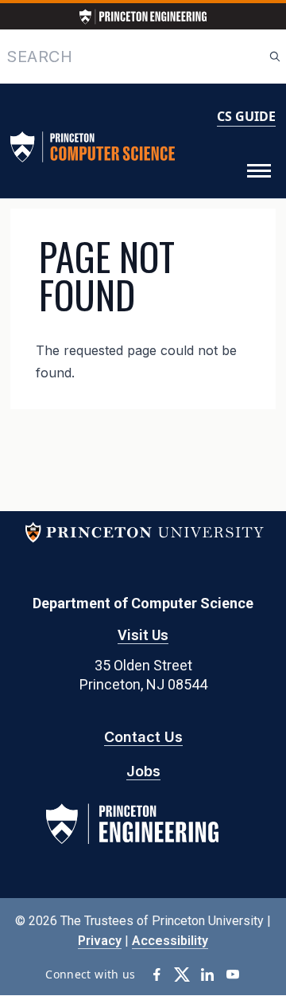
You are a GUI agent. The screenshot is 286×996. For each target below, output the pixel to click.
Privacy (100, 940)
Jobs (143, 771)
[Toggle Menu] (259, 171)
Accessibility (170, 940)
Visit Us (143, 635)
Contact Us (143, 736)
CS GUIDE (246, 116)
